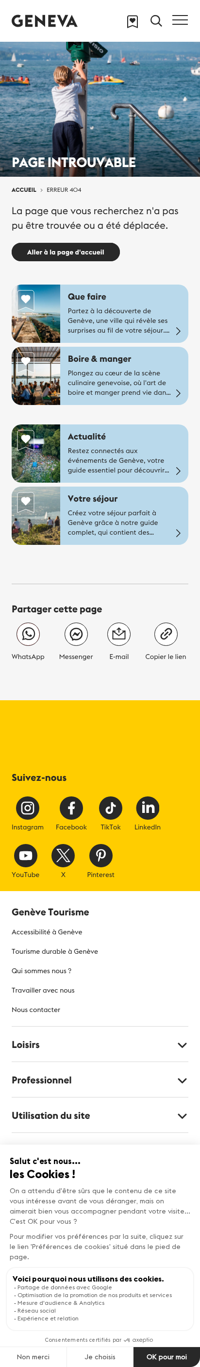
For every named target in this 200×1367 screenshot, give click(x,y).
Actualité (87, 436)
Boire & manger (100, 358)
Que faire (87, 296)
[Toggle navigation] (180, 20)
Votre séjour (93, 498)
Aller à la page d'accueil (65, 252)
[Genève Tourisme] (45, 20)
